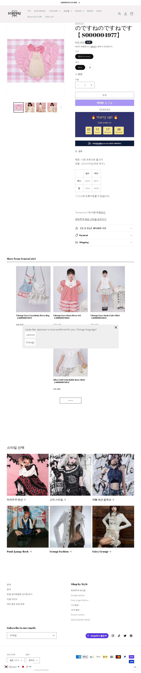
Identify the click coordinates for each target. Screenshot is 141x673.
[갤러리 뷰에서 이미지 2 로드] (30, 107)
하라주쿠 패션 (15, 499)
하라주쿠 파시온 (78, 590)
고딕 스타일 (56, 499)
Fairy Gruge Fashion (79, 600)
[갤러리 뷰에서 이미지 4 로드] (52, 107)
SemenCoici (79, 23)
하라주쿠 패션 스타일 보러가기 (90, 219)
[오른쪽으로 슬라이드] (61, 107)
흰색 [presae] (85, 57)
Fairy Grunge (100, 551)
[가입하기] (53, 635)
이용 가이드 (12, 599)
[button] (55, 11)
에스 (81, 68)
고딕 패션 (75, 610)
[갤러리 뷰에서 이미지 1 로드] (18, 107)
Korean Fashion (78, 614)
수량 (77, 79)
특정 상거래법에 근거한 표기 (19, 594)
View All (70, 400)
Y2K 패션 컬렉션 (101, 499)
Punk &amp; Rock (18, 551)
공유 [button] (80, 151)
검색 (9, 584)
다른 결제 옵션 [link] (104, 109)
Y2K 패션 (75, 605)
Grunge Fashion (59, 551)
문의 (9, 589)
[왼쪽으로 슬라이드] (10, 107)
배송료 (93, 46)
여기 (103, 212)
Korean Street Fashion (80, 619)
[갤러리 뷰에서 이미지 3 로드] (41, 107)
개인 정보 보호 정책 (16, 604)
